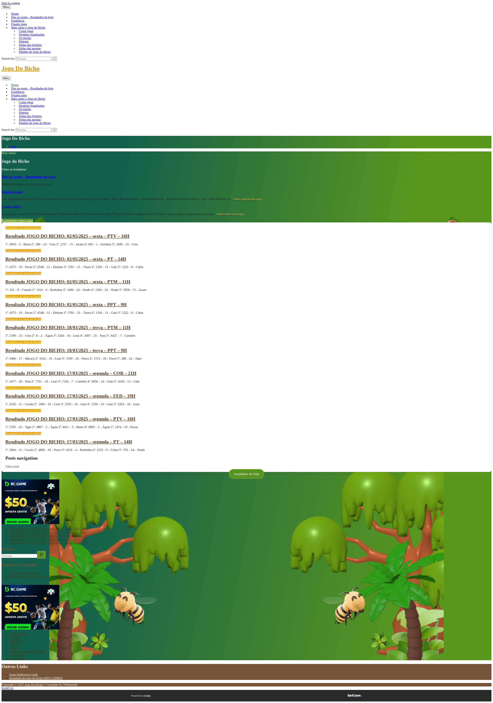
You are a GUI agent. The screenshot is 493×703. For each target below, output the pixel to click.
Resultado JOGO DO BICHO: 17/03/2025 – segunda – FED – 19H (70, 395)
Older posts (12, 466)
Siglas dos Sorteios (30, 45)
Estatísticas (17, 20)
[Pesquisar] (41, 555)
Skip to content (11, 3)
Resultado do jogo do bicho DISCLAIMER (36, 576)
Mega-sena (16, 641)
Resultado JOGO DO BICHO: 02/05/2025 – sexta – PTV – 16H (67, 236)
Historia (24, 41)
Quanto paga (19, 24)
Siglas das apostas (30, 48)
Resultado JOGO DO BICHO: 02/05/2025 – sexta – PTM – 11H (67, 281)
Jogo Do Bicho (20, 68)
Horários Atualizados (31, 34)
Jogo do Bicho (18, 634)
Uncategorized (18, 655)
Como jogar (26, 31)
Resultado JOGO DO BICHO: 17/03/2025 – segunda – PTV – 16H (70, 418)
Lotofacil (14, 637)
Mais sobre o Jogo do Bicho (28, 27)
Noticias (14, 644)
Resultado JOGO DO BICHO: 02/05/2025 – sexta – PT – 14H (65, 258)
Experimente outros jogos (17, 220)
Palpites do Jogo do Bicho (35, 51)
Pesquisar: (8, 549)
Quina (13, 648)
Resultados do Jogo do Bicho (23, 228)
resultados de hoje (246, 474)
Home (15, 13)
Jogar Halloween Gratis (23, 573)
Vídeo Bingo (17, 658)
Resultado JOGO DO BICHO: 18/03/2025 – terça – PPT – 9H (66, 350)
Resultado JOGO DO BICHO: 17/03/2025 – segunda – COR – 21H (70, 373)
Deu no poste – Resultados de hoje (32, 17)
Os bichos (25, 38)
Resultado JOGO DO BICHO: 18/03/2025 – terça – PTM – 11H (68, 327)
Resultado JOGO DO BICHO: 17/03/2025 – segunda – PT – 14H (68, 441)
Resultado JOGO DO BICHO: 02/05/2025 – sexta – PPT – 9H (66, 304)
